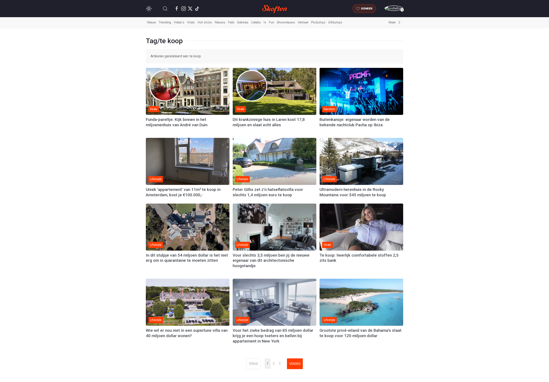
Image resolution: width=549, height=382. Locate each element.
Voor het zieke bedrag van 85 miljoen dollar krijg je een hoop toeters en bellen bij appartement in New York (273, 336)
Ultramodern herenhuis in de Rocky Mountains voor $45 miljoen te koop (353, 192)
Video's (179, 22)
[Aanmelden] (394, 8)
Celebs (256, 22)
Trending (165, 22)
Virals (191, 22)
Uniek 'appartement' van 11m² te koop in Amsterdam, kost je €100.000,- (183, 192)
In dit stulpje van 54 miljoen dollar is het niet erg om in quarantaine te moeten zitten (187, 258)
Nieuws (220, 22)
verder (294, 363)
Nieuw (151, 22)
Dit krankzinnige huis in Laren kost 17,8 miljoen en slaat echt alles (269, 122)
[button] (165, 8)
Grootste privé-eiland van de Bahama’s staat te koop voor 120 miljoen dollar (360, 333)
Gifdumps (335, 22)
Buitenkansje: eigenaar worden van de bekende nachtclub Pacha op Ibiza (355, 122)
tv (265, 22)
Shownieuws (286, 22)
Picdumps (318, 22)
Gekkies (243, 22)
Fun (271, 22)
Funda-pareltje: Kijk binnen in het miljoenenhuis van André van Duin (176, 122)
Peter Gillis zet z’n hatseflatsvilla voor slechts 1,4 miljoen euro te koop (268, 192)
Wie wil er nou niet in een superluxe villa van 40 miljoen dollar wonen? (187, 333)
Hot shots (205, 22)
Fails (231, 22)
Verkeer (303, 22)
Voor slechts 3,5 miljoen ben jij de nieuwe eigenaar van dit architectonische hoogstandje (271, 260)
